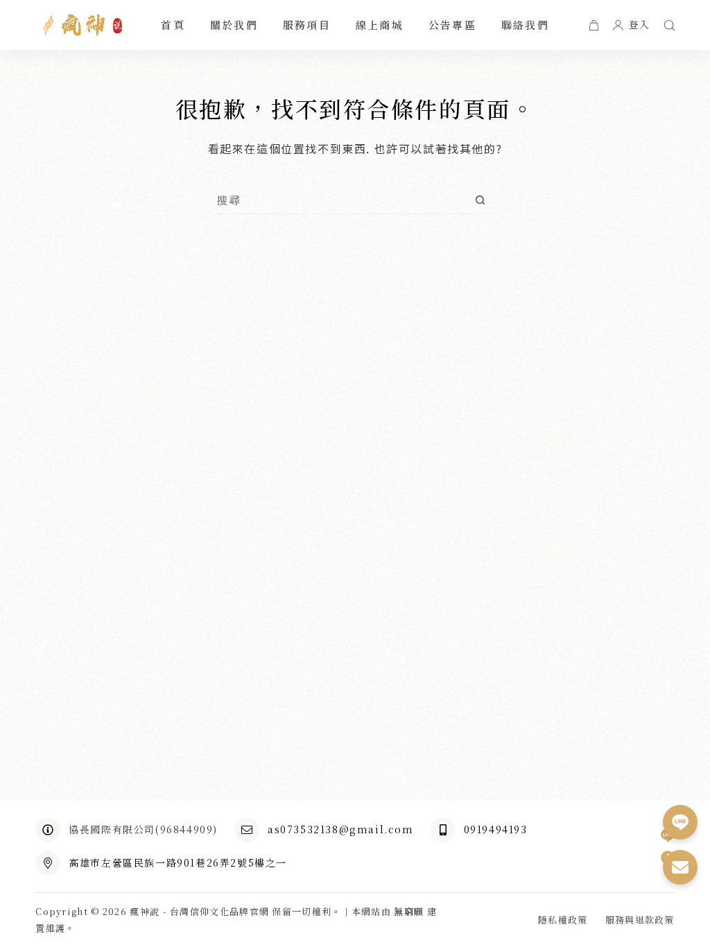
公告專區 (452, 24)
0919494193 (496, 829)
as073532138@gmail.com (341, 829)
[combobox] (341, 200)
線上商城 (380, 24)
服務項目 (307, 24)
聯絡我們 (525, 24)
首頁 (173, 24)
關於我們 (234, 24)
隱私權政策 (563, 920)
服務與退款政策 (640, 920)
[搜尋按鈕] (480, 200)
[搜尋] (669, 25)
